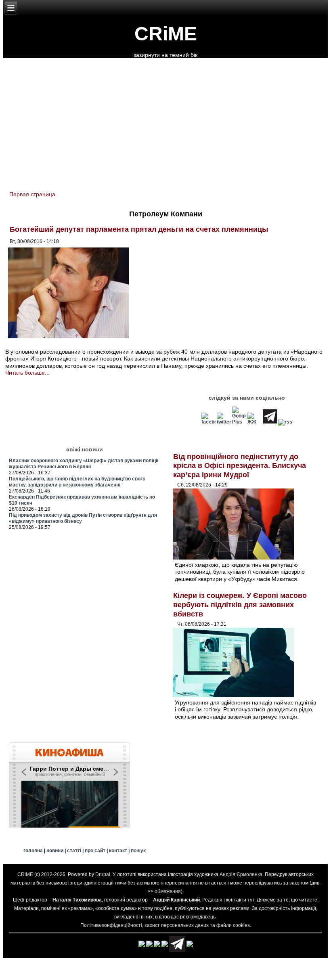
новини (54, 850)
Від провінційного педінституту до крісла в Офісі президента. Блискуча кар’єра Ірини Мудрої (239, 466)
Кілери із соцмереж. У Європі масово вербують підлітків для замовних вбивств (240, 604)
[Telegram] (270, 422)
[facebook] (208, 422)
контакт (118, 850)
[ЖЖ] (254, 422)
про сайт (95, 850)
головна (33, 850)
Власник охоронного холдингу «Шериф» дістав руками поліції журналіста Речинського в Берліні (83, 464)
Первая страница (32, 194)
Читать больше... (27, 372)
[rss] (285, 422)
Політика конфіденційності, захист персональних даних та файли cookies (165, 925)
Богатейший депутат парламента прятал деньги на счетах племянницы (139, 229)
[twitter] (224, 422)
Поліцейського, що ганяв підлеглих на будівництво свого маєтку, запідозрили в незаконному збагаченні (77, 482)
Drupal (102, 874)
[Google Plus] (239, 422)
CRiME (165, 33)
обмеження (168, 891)
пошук (138, 850)
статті (74, 850)
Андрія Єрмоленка (241, 874)
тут (250, 900)
